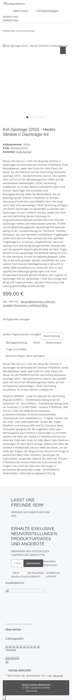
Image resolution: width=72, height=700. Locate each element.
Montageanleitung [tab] (16, 342)
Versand (58, 675)
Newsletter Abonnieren (50, 563)
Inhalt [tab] (36, 342)
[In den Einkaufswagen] (5, 42)
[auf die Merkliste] (63, 50)
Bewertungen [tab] (54, 342)
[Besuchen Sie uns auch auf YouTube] (58, 504)
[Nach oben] (4, 697)
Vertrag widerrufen (19, 670)
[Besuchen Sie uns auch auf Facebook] (58, 500)
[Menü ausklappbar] (4, 11)
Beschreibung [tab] (52, 336)
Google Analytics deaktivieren (36, 684)
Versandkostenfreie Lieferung (38, 301)
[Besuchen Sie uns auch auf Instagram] (58, 508)
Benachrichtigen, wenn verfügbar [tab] (25, 356)
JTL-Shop (42, 690)
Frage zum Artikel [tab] (16, 349)
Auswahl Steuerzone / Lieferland (22, 305)
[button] (71, 3)
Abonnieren (33, 563)
